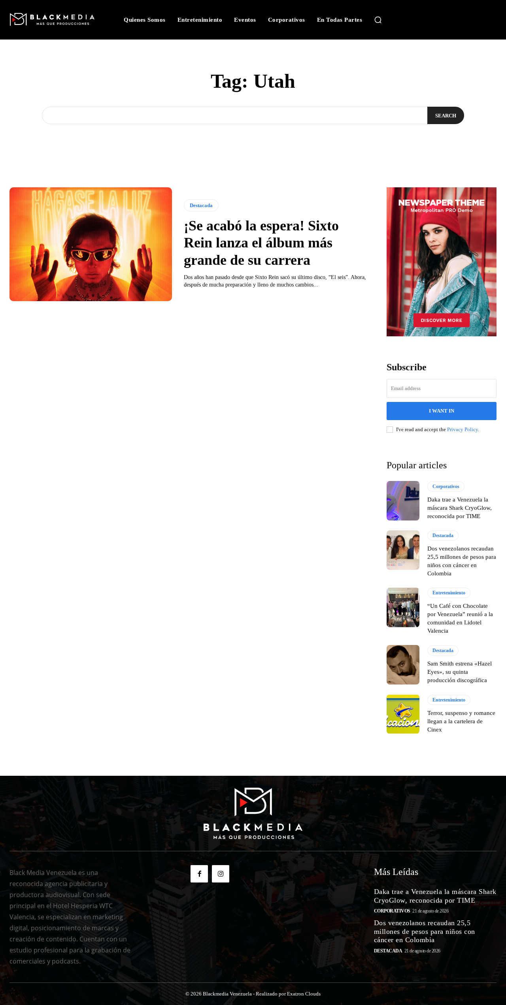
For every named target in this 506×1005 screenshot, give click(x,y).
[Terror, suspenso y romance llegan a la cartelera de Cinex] (403, 714)
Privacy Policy (462, 429)
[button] (378, 20)
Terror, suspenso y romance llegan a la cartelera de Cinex (461, 721)
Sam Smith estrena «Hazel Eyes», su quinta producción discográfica (459, 671)
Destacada (201, 205)
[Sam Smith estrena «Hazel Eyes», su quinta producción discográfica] (403, 664)
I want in (441, 411)
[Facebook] (199, 873)
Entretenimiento (448, 593)
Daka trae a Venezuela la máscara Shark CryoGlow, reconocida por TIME (459, 507)
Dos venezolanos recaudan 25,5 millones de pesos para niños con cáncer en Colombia (424, 931)
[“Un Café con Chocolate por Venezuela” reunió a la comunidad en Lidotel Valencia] (403, 607)
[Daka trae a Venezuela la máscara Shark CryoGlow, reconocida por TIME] (403, 500)
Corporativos (445, 486)
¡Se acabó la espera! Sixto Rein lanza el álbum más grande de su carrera (261, 243)
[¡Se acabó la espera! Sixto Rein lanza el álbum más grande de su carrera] (90, 244)
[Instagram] (220, 873)
